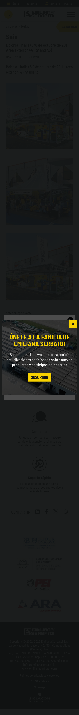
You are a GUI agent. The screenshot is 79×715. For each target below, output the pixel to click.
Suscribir (39, 377)
